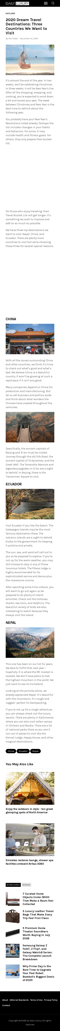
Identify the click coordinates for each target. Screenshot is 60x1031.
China (11, 751)
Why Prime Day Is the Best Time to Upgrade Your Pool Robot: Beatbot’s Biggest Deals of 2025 (38, 973)
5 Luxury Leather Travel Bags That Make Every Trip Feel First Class (38, 914)
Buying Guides (13, 885)
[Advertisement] (30, 178)
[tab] (13, 885)
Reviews (26, 885)
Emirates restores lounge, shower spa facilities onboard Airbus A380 (29, 861)
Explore (10, 13)
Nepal (35, 751)
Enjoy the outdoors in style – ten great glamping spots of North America (29, 810)
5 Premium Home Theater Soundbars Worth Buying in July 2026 (36, 933)
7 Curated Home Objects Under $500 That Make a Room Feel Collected (38, 899)
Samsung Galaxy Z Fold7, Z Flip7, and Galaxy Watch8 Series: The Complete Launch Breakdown (37, 952)
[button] (30, 60)
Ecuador (23, 751)
